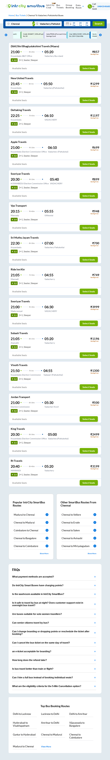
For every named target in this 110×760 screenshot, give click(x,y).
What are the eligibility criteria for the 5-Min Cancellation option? (46, 686)
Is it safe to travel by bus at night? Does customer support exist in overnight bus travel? (47, 604)
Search (98, 24)
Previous (5, 35)
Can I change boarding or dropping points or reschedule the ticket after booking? (50, 632)
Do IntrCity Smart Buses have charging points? (37, 585)
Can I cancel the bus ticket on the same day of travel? (41, 643)
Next (99, 35)
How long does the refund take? (29, 660)
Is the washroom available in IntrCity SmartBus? (38, 594)
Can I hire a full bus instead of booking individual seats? (42, 677)
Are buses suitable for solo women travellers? (37, 614)
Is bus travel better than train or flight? (32, 669)
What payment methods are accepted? (33, 576)
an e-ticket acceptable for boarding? (31, 651)
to (22, 713)
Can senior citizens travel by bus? (30, 623)
